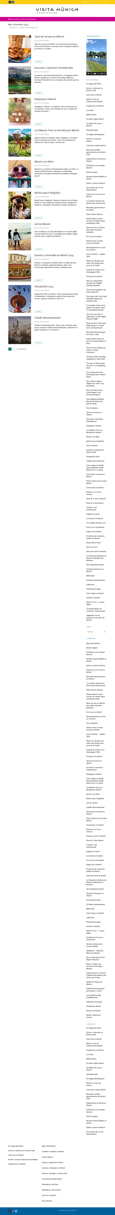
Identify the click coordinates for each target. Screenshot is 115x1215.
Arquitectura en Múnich (95, 106)
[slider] (95, 73)
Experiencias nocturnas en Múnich (96, 160)
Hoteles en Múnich (93, 598)
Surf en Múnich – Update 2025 (95, 255)
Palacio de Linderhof (94, 532)
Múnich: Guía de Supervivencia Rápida (94, 100)
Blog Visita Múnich (42, 40)
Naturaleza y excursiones (51, 1190)
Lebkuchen (90, 584)
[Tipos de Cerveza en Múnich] (19, 49)
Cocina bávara (47, 1157)
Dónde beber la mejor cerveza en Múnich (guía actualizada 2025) (95, 221)
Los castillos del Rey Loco (96, 523)
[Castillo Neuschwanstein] (19, 330)
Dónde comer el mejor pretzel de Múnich (94, 242)
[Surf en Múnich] (19, 236)
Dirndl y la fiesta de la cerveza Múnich (94, 945)
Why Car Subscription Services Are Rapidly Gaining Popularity (94, 283)
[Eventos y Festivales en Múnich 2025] (19, 268)
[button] (96, 57)
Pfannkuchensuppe (93, 589)
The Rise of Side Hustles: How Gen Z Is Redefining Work (95, 365)
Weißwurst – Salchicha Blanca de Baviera (94, 952)
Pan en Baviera (92, 408)
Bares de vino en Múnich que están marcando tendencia (95, 230)
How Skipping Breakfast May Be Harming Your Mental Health (95, 401)
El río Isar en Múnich (94, 236)
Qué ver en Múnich (49, 1195)
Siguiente (21, 349)
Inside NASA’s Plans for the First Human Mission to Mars (96, 341)
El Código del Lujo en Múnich (94, 124)
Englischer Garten (93, 514)
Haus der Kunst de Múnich (96, 551)
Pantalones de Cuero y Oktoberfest (94, 938)
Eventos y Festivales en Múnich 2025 (54, 255)
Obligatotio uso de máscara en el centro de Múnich (95, 617)
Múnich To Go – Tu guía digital (95, 603)
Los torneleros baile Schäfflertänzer (93, 996)
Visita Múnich (57, 10)
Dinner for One (91, 547)
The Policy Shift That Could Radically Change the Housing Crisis (96, 298)
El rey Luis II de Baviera (95, 527)
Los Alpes (90, 110)
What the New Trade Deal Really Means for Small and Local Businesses (96, 325)
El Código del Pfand (93, 84)
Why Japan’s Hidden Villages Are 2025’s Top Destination (95, 383)
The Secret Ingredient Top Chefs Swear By (96, 291)
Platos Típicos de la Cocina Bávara (96, 482)
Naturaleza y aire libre (50, 1184)
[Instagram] (10, 2)
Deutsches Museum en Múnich (95, 570)
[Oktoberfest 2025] (19, 299)
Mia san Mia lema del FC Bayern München (95, 958)
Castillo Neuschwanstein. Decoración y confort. (95, 990)
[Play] (88, 74)
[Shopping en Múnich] (19, 111)
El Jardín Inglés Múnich (95, 119)
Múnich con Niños (44, 161)
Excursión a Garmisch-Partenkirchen (53, 67)
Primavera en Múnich (94, 276)
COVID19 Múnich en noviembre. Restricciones (95, 610)
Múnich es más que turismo (93, 140)
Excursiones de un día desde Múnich (94, 189)
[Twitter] (16, 1211)
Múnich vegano (92, 172)
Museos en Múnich (93, 1011)
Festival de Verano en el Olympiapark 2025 (95, 271)
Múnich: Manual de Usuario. (93, 1016)
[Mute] (102, 74)
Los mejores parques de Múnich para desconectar (95, 202)
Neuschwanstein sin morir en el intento (95, 249)
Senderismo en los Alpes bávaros (95, 167)
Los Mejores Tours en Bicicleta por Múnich (56, 130)
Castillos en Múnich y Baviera (53, 1151)
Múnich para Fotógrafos (47, 192)
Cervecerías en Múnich (95, 488)
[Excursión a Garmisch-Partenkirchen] (19, 80)
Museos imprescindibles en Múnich (96, 178)
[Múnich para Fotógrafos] (19, 205)
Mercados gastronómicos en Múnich (95, 209)
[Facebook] (13, 2)
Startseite (13, 27)
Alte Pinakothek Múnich (95, 565)
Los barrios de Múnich (94, 518)
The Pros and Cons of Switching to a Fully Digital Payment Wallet (96, 316)
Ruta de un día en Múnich (96, 499)
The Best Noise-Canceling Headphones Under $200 (96, 358)
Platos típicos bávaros (94, 214)
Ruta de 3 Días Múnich (94, 503)
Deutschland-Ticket (93, 543)
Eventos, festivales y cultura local (54, 1173)
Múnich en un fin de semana (93, 493)
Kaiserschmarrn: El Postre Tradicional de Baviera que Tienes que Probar (96, 975)
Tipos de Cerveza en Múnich (49, 36)
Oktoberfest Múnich (93, 1006)
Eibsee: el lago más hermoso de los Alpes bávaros (94, 966)
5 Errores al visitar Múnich (96, 145)
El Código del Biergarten (95, 134)
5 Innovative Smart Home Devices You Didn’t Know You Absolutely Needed (95, 307)
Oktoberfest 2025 (43, 286)
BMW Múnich (91, 115)
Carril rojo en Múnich (94, 95)
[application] (96, 57)
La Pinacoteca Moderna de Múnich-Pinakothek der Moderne (96, 558)
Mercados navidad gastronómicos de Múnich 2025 (95, 152)
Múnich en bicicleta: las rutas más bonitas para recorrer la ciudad (95, 263)
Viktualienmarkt (92, 130)
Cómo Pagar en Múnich (95, 593)
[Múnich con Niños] (19, 174)
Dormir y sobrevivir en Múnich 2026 (94, 89)
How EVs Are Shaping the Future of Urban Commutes (96, 350)
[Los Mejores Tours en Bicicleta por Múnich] (19, 143)
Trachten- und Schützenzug (91, 509)
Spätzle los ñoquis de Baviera (94, 983)
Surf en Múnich (42, 224)
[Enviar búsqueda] (105, 2)
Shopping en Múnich (45, 99)
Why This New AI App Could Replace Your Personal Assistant (94, 392)
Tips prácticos (47, 1201)
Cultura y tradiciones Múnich (52, 1162)
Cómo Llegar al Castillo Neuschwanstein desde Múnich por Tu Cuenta (95, 467)
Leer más (38, 61)
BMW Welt (90, 576)
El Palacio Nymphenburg (95, 580)
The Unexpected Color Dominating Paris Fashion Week (95, 374)
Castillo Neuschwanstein (47, 317)
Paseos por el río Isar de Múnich (95, 195)
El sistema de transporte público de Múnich (95, 537)
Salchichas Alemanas (94, 1002)
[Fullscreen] (104, 74)
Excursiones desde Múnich (52, 1179)
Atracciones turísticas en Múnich (95, 475)
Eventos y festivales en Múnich (53, 1168)
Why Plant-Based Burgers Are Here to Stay (96, 333)
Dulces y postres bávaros (95, 183)
